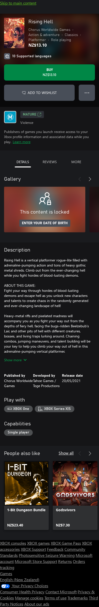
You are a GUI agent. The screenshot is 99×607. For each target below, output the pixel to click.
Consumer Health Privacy (22, 591)
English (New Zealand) (19, 579)
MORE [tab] (76, 161)
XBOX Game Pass (66, 543)
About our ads (36, 603)
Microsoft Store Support (36, 561)
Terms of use (55, 597)
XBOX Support (33, 549)
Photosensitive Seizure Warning (47, 555)
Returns (65, 561)
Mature (29, 114)
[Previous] (80, 179)
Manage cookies (29, 597)
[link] (26, 495)
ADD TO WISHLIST (42, 92)
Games (6, 573)
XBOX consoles (13, 543)
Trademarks (78, 597)
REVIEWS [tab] (50, 161)
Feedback (55, 549)
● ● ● (87, 92)
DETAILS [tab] (22, 161)
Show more (13, 359)
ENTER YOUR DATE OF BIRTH (45, 223)
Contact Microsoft (61, 591)
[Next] (90, 179)
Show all (66, 453)
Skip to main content (18, 3)
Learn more (21, 141)
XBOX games (38, 543)
